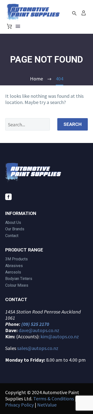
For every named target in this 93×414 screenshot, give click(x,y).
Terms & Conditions (53, 398)
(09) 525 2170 (35, 324)
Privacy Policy (19, 405)
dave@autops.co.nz (39, 330)
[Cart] (9, 26)
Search (72, 124)
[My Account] (84, 13)
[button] (74, 13)
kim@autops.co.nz (59, 336)
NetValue (47, 405)
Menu (18, 26)
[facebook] (8, 197)
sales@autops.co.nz (37, 348)
